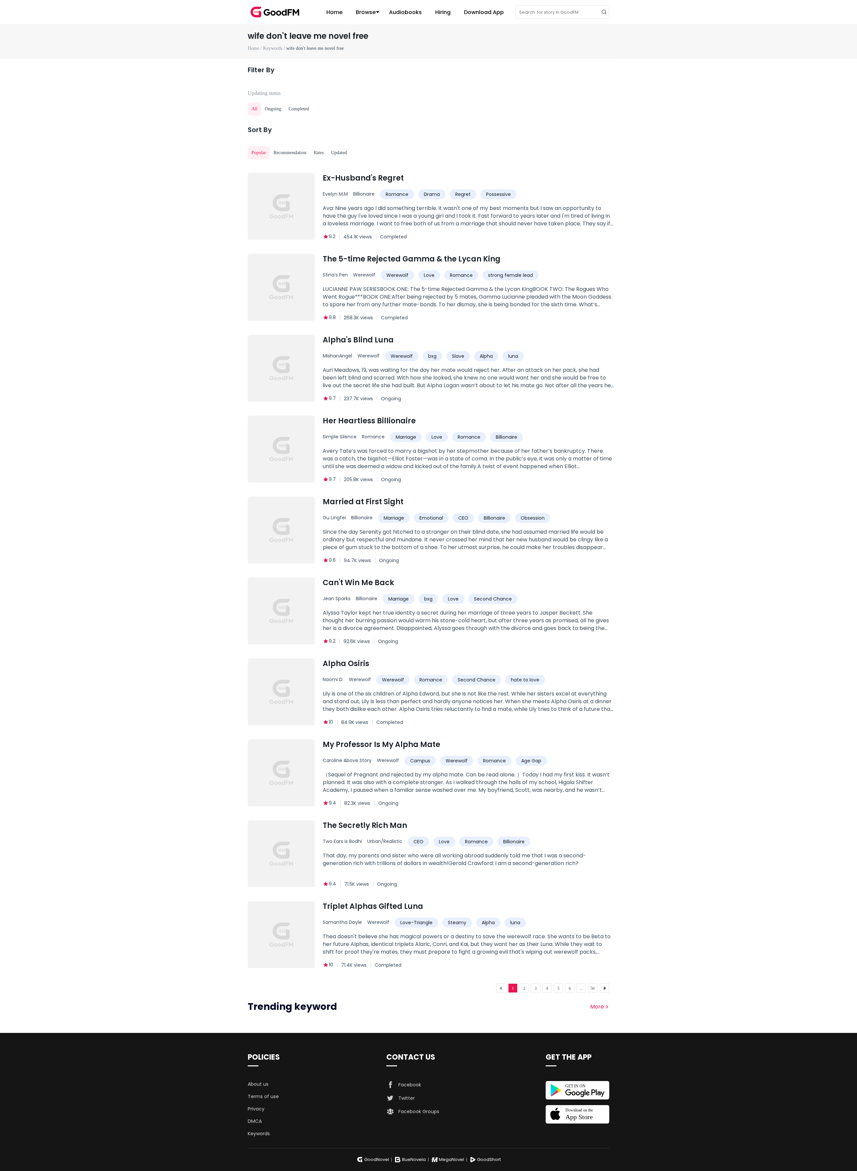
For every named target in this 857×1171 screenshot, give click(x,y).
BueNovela (414, 1159)
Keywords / (274, 48)
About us (258, 1084)
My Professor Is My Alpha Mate (381, 744)
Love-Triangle (416, 922)
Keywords (259, 1133)
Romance (397, 194)
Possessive (498, 194)
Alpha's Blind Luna (358, 340)
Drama (432, 194)
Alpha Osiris (346, 663)
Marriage (406, 437)
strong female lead (510, 275)
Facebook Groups (418, 1111)
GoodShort (489, 1159)
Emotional (431, 518)
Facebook (409, 1084)
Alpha (486, 356)
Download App (484, 12)
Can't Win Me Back (358, 582)
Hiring (443, 12)
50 (593, 988)
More (597, 1006)
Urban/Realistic (384, 841)
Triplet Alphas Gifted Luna (373, 906)
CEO (463, 518)
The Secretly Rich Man (365, 825)
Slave (458, 356)
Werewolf (364, 275)
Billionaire (364, 194)
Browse (366, 12)
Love (429, 275)
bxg (432, 356)
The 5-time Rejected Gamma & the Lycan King (411, 259)
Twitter (406, 1098)
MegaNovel (451, 1159)
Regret (463, 194)
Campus (420, 760)
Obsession (533, 518)
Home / (255, 48)
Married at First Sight (363, 502)
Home (334, 12)
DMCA (255, 1121)
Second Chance (493, 599)
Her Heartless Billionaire (369, 421)
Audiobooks (405, 12)
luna (513, 356)
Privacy (256, 1108)
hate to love (525, 679)
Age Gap (531, 760)
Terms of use (263, 1096)
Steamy (457, 922)
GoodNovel (376, 1159)
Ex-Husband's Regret (363, 178)
